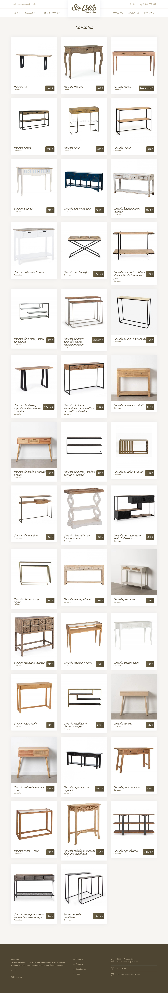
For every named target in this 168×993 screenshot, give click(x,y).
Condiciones (81, 969)
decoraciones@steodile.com (29, 4)
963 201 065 (150, 4)
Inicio (17, 13)
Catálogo (30, 13)
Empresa (79, 959)
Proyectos (117, 13)
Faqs (78, 974)
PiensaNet (17, 977)
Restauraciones (51, 13)
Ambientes (133, 13)
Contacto (149, 13)
